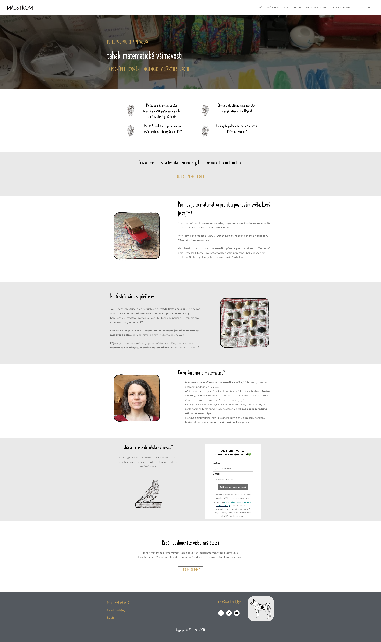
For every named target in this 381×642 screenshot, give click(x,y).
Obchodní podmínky (116, 610)
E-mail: (216, 473)
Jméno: (216, 463)
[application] (352, 7)
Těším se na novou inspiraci (233, 487)
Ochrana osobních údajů (118, 602)
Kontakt (110, 618)
